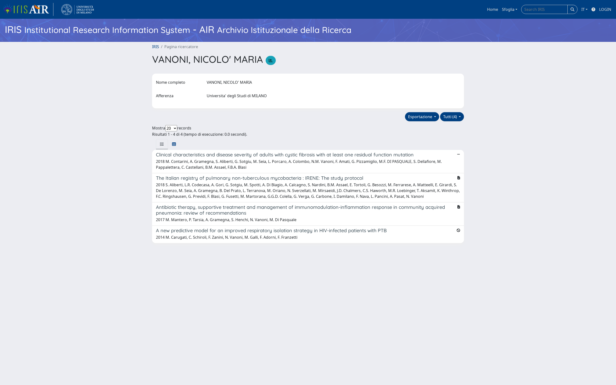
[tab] (162, 144)
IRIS (155, 46)
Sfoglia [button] (508, 9)
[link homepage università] (77, 9)
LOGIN (605, 9)
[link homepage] (28, 9)
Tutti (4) (450, 116)
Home (492, 9)
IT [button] (583, 9)
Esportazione (420, 116)
